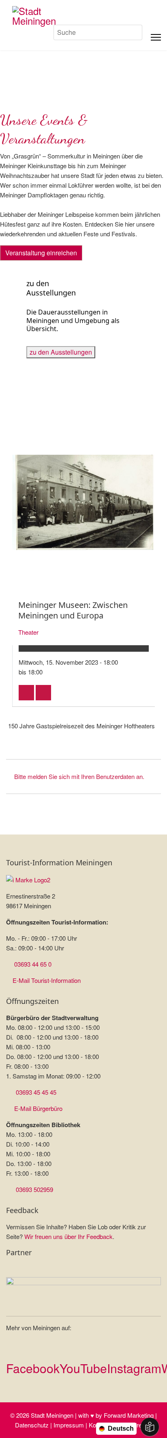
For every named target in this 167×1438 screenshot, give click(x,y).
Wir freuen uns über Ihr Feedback (68, 1236)
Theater (28, 632)
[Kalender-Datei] (26, 692)
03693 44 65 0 (32, 964)
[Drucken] (43, 692)
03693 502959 (34, 1189)
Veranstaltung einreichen (41, 252)
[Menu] (156, 37)
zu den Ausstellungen (61, 352)
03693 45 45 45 (36, 1092)
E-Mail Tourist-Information (47, 980)
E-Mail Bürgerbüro (38, 1108)
